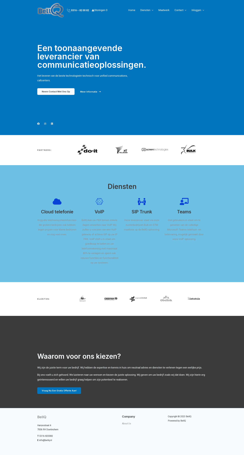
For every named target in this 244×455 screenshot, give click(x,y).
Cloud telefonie (57, 211)
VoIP (99, 211)
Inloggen (196, 10)
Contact (179, 10)
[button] (56, 91)
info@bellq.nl (45, 440)
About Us (126, 423)
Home (131, 10)
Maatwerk (163, 10)
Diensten (145, 10)
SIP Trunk (142, 211)
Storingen (100, 10)
